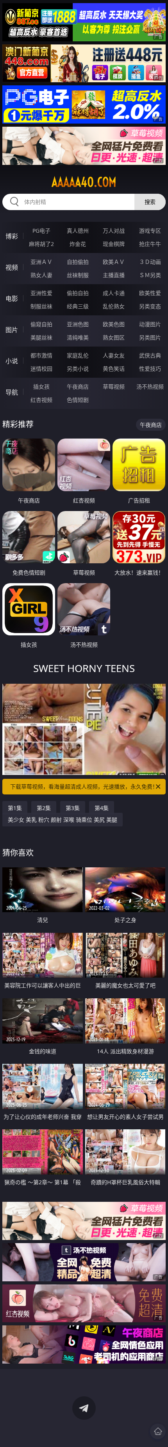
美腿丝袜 (41, 337)
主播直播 (114, 275)
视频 (11, 267)
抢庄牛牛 (150, 244)
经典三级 (78, 306)
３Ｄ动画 (150, 261)
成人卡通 (114, 293)
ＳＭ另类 (150, 275)
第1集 (15, 808)
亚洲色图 (78, 324)
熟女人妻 (41, 275)
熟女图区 (114, 337)
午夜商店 (78, 386)
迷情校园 (41, 368)
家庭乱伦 (78, 355)
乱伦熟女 (114, 306)
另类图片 (150, 337)
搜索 (150, 201)
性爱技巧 (150, 368)
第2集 (44, 808)
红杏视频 (41, 399)
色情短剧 (78, 399)
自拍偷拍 (78, 261)
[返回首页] (158, 1431)
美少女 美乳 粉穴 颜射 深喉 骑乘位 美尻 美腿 (62, 819)
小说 (11, 361)
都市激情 (41, 355)
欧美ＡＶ (114, 261)
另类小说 (78, 368)
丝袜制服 (78, 275)
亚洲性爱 (41, 293)
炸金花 (78, 244)
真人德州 (78, 230)
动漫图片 (150, 324)
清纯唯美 (78, 337)
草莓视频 (114, 386)
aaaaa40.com (84, 182)
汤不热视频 (150, 386)
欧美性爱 (150, 293)
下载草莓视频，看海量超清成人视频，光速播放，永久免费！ (84, 786)
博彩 (11, 236)
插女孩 (41, 386)
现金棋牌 (114, 244)
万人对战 (114, 230)
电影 (11, 298)
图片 (11, 329)
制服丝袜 (41, 306)
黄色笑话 (114, 368)
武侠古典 (150, 355)
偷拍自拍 (78, 293)
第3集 (73, 808)
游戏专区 (150, 230)
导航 (11, 392)
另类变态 (150, 306)
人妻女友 (114, 355)
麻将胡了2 (41, 244)
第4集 (102, 808)
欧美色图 (114, 324)
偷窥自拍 (41, 324)
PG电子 (41, 230)
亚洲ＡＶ (41, 261)
